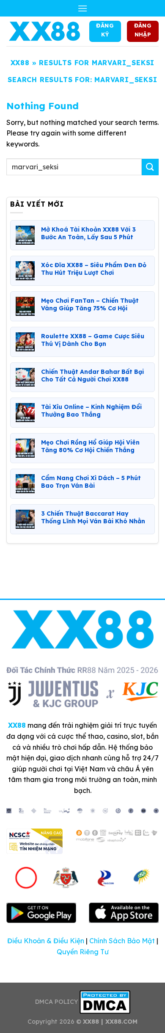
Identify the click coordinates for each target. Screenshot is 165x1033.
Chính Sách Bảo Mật (122, 940)
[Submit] (150, 167)
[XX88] (44, 31)
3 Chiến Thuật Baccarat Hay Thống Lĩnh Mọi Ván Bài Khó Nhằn (93, 517)
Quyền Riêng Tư (83, 951)
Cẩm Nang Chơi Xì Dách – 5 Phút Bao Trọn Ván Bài (91, 481)
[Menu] (82, 8)
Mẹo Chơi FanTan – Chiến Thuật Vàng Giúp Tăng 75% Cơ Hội (90, 304)
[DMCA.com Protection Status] (105, 1001)
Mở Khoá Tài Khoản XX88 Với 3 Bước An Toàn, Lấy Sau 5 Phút (88, 233)
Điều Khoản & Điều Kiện (45, 940)
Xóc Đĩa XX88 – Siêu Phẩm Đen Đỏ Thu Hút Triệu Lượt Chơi (93, 268)
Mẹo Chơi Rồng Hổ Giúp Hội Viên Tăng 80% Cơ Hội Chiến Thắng (90, 446)
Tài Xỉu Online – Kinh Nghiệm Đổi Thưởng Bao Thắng (91, 410)
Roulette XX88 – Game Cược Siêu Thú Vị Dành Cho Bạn (92, 340)
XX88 (20, 62)
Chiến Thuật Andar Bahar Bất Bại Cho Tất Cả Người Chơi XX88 (92, 375)
